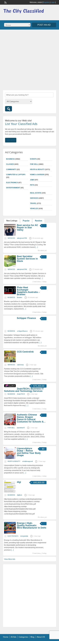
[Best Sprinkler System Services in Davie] (10, 266)
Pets (32, 185)
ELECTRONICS (12, 183)
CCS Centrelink (25, 351)
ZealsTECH (21, 394)
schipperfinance (22, 331)
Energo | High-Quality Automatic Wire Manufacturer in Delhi (31, 525)
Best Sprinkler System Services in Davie (27, 258)
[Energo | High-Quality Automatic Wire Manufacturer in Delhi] (10, 533)
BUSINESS (10, 159)
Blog (32, 637)
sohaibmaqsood (27, 461)
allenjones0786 (22, 238)
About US (41, 637)
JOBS (32, 180)
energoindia (24, 536)
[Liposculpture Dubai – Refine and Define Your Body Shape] (10, 458)
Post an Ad (44, 25)
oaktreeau (20, 365)
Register (46, 2)
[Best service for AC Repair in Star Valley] (10, 235)
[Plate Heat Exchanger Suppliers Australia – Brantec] (10, 293)
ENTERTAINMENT (13, 188)
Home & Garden (37, 175)
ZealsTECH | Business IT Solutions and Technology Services (23, 389)
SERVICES (34, 198)
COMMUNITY (11, 169)
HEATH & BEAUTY (37, 169)
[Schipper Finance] (10, 328)
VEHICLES (34, 209)
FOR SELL (34, 164)
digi (19, 482)
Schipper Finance (26, 318)
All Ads (13, 637)
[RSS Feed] (5, 2)
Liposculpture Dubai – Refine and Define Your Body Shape (29, 452)
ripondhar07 (21, 427)
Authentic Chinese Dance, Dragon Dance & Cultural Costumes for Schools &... (31, 418)
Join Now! (10, 140)
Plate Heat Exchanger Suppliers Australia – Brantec (28, 291)
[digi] (10, 492)
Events (33, 159)
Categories (23, 637)
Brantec (19, 297)
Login (53, 2)
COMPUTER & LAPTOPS (15, 175)
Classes (10, 164)
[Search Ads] (8, 108)
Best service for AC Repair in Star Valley (27, 227)
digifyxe (19, 495)
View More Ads (9, 559)
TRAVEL (33, 203)
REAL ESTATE (35, 193)
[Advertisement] (29, 59)
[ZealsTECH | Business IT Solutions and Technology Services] (10, 387)
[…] (36, 247)
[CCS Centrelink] (10, 362)
